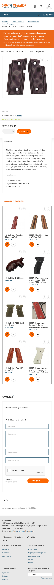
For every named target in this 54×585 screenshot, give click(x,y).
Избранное (6, 576)
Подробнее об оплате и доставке (20, 45)
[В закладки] (47, 60)
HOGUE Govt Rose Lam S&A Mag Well (14, 236)
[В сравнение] (42, 60)
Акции (30, 559)
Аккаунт (5, 579)
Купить (22, 131)
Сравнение (6, 573)
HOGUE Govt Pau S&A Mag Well (14, 369)
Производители (34, 556)
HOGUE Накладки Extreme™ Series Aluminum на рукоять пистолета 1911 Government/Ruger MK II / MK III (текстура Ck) (39, 325)
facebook (8, 537)
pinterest (20, 537)
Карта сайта (6, 556)
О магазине (32, 549)
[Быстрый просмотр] (13, 244)
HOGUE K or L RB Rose (14, 278)
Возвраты (6, 553)
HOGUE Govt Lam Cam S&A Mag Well (38, 236)
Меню (6, 14)
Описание (8, 141)
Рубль (51, 15)
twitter (32, 537)
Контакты (5, 549)
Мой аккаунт (44, 14)
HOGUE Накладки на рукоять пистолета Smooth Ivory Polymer (38, 370)
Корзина (49, 8)
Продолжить (38, 481)
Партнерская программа (37, 553)
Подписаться (46, 578)
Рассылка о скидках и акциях (38, 570)
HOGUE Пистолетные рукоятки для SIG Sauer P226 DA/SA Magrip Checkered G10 (39, 280)
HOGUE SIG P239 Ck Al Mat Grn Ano (14, 324)
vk (6, 540)
